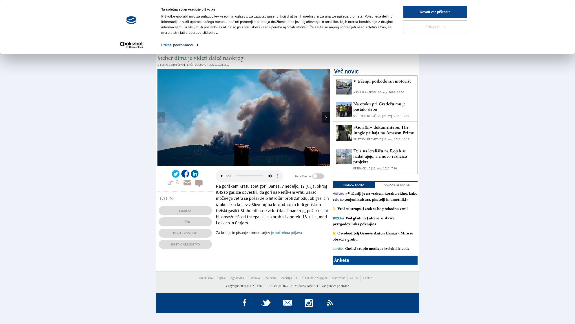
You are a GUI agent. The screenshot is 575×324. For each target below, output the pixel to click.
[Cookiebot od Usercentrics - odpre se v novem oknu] (131, 45)
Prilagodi (432, 27)
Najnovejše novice (397, 185)
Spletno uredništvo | (368, 116)
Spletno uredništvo (170, 64)
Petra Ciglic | (362, 168)
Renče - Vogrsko (196, 64)
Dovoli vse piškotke (435, 12)
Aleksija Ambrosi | (365, 92)
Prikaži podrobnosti (177, 45)
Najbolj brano (353, 185)
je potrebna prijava (286, 232)
